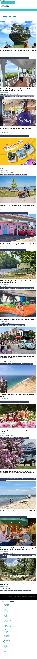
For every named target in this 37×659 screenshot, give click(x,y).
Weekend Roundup (7, 606)
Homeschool (6, 648)
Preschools (5, 645)
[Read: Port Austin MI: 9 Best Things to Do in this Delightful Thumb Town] (18, 48)
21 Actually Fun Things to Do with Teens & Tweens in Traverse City (16, 129)
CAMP (3, 641)
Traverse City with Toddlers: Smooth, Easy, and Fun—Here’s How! (18, 206)
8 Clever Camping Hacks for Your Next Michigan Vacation (17, 319)
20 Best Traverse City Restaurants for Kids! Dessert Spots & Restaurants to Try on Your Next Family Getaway (18, 548)
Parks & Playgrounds (7, 625)
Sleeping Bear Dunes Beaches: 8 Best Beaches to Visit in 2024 (18, 511)
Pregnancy (5, 637)
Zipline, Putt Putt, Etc (8, 620)
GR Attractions (6, 622)
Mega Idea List (6, 611)
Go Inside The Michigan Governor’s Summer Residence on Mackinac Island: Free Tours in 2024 (17, 89)
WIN (2, 656)
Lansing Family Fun (23, 596)
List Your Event (6, 605)
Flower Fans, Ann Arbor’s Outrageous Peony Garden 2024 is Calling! (18, 430)
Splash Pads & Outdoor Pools (8, 626)
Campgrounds (6, 655)
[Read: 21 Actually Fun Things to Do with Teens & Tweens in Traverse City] (18, 126)
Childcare (5, 634)
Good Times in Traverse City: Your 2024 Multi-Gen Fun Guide (18, 244)
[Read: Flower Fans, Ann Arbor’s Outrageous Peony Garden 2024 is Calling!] (18, 427)
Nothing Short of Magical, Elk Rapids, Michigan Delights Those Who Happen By (17, 356)
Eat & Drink (5, 615)
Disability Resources (7, 640)
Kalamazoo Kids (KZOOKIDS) (32, 596)
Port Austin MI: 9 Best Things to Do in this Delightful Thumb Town (18, 51)
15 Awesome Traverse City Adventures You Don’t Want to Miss (17, 167)
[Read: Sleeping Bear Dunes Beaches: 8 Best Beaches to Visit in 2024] (18, 508)
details (14, 58)
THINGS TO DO (4, 607)
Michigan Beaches (7, 629)
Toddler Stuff (6, 616)
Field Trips (5, 647)
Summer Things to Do (7, 612)
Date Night (5, 614)
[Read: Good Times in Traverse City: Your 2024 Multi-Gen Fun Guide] (18, 241)
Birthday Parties (6, 624)
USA (4, 652)
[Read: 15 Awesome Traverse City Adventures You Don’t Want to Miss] (18, 164)
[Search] (14, 2)
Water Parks (6, 653)
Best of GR (5, 632)
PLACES (3, 617)
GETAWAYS (4, 650)
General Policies (16, 596)
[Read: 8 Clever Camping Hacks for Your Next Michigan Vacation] (18, 316)
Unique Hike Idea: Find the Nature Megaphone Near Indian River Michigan (18, 583)
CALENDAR (4, 603)
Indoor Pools (6, 627)
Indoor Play (5, 621)
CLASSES (3, 642)
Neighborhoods (6, 635)
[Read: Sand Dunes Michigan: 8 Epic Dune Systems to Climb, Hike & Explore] (18, 392)
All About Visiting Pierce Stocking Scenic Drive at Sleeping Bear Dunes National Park (18, 281)
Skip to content (2, 0)
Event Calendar (6, 604)
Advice (5, 638)
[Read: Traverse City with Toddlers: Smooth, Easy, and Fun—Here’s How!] (18, 203)
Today (5, 609)
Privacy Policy (10, 596)
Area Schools (6, 646)
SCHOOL (3, 643)
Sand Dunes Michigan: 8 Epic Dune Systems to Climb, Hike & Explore (18, 395)
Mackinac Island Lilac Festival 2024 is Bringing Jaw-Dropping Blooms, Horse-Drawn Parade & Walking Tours (17, 472)
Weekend (5, 610)
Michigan (5, 651)
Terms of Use (5, 596)
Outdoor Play (6, 619)
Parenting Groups (7, 636)
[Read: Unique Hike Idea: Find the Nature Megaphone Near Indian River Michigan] (18, 580)
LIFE (2, 630)
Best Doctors (6, 631)
